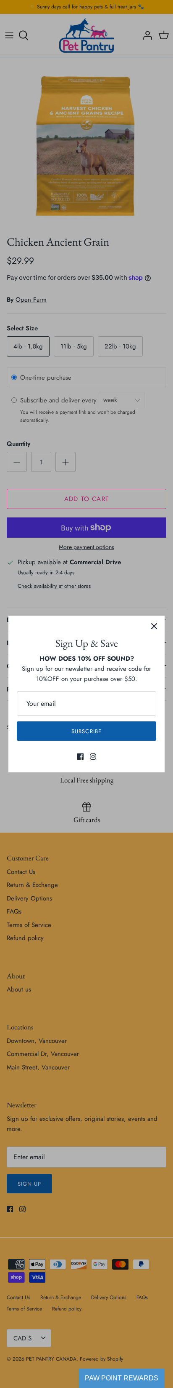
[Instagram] (93, 756)
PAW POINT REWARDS (121, 1378)
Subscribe (86, 731)
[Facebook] (80, 756)
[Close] (154, 626)
